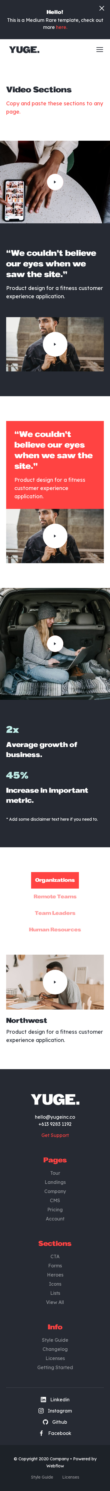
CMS (55, 1200)
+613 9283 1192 (55, 1124)
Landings (55, 1182)
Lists (55, 1293)
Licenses (55, 1358)
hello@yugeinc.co (55, 1117)
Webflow (55, 1466)
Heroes (55, 1275)
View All (55, 1302)
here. (61, 27)
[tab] (55, 880)
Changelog (55, 1349)
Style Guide (55, 1340)
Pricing (55, 1210)
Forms (55, 1266)
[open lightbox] (55, 182)
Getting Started (55, 1367)
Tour (55, 1173)
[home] (22, 49)
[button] (98, 49)
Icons (55, 1284)
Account (55, 1219)
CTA (55, 1256)
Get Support (55, 1135)
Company (55, 1191)
